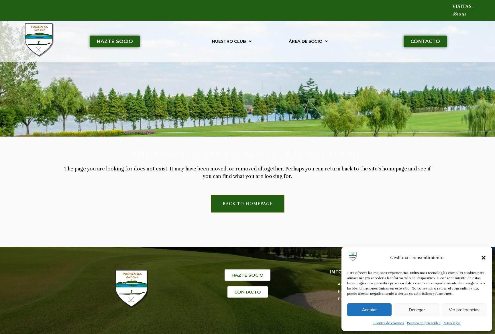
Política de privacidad (424, 323)
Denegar (417, 309)
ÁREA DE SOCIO (305, 41)
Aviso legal (451, 323)
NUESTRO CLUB (229, 41)
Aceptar (369, 309)
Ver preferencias (464, 309)
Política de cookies (388, 323)
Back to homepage (248, 203)
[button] (483, 258)
